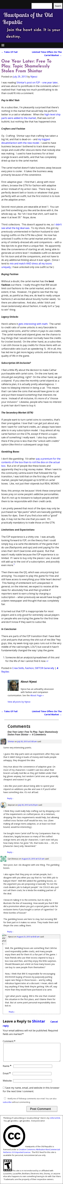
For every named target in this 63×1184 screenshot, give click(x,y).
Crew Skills (18, 668)
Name (7, 1066)
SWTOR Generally (44, 668)
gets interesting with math (33, 323)
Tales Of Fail (9, 52)
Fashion (29, 668)
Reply (10, 798)
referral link (55, 1118)
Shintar (11, 741)
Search (58, 6)
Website (7, 1080)
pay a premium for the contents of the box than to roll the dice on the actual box (31, 462)
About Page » (37, 695)
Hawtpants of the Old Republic (27, 18)
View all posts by (19, 701)
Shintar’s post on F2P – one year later (37, 82)
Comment (9, 1041)
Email (7, 1073)
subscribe (7, 1102)
